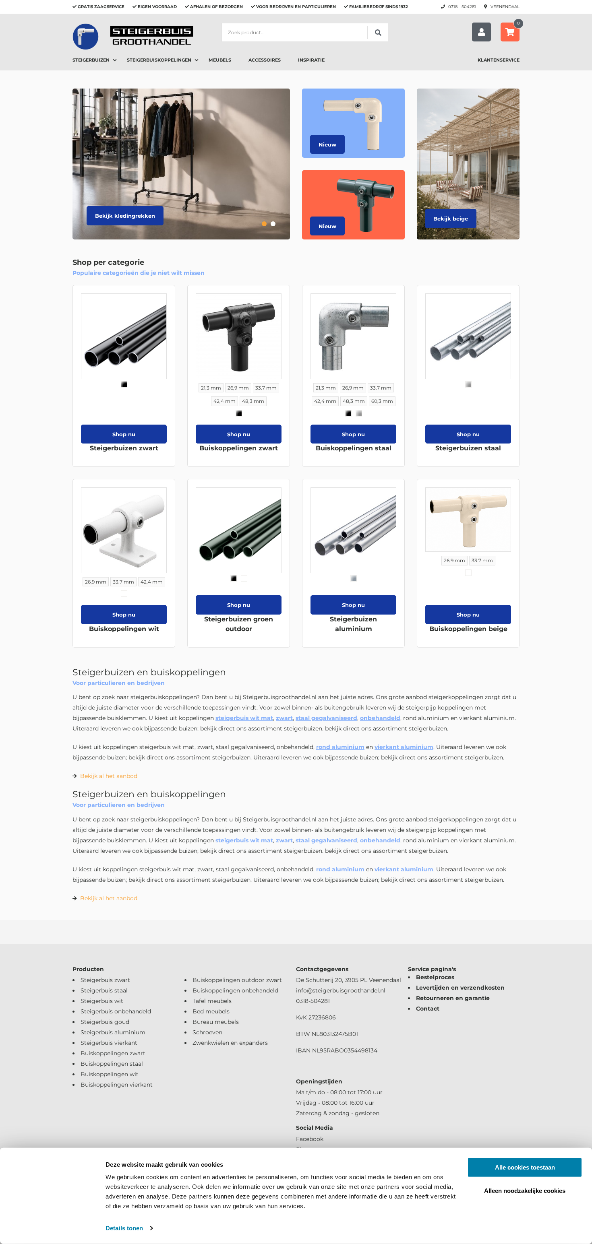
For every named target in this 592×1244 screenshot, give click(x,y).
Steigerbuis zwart (105, 980)
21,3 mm (211, 388)
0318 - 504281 (462, 6)
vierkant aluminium (404, 747)
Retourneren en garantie (453, 998)
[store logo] (132, 36)
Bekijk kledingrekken (125, 215)
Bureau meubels (216, 1021)
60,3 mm (382, 401)
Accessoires (264, 60)
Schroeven (207, 1032)
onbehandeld (380, 718)
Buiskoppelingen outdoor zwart (237, 980)
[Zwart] (124, 384)
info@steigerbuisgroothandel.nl (340, 990)
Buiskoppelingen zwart (238, 448)
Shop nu (123, 434)
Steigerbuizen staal (468, 448)
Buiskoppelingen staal (353, 448)
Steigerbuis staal (104, 990)
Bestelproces (435, 977)
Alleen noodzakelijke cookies (524, 1190)
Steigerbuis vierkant (109, 1042)
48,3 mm (253, 401)
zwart (284, 718)
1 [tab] (264, 223)
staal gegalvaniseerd (326, 718)
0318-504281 (313, 1001)
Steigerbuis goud (105, 1021)
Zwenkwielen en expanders (230, 1042)
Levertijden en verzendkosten (460, 987)
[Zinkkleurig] (359, 413)
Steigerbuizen (91, 60)
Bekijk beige (450, 218)
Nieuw (327, 144)
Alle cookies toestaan (525, 1167)
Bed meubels (211, 1011)
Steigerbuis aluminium (113, 1032)
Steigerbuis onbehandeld (116, 1011)
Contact (427, 1008)
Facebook (309, 1139)
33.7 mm (266, 388)
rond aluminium (340, 747)
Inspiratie (311, 60)
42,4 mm (224, 401)
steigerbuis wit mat (244, 718)
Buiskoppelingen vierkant (117, 1084)
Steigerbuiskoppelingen (159, 60)
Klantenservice (499, 60)
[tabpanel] (181, 164)
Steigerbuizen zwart (124, 448)
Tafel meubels (212, 1001)
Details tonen (124, 1228)
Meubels (220, 60)
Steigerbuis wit (102, 1001)
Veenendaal (505, 6)
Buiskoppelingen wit (124, 629)
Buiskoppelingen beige (468, 629)
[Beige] (468, 572)
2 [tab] (273, 223)
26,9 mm (238, 388)
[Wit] (124, 593)
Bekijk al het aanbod (108, 776)
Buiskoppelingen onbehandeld (235, 990)
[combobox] (304, 32)
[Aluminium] (353, 578)
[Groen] (244, 578)
